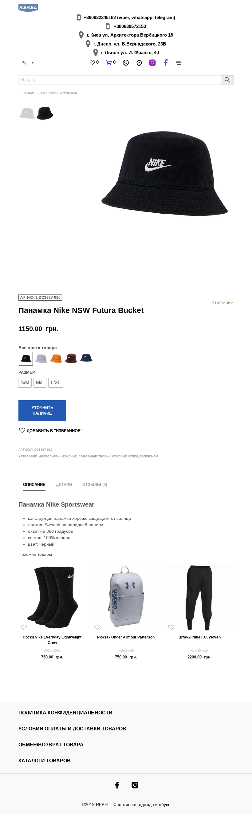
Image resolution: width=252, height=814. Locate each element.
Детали (64, 484)
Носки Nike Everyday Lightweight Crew (52, 640)
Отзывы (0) (94, 484)
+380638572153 (130, 26)
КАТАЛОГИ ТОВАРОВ (44, 760)
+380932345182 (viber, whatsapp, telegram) (129, 17)
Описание (34, 484)
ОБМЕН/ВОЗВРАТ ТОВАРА (51, 744)
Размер (26, 372)
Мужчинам (149, 456)
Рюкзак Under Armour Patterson (126, 637)
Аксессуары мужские (59, 93)
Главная (28, 93)
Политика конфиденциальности (65, 712)
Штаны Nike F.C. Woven (200, 637)
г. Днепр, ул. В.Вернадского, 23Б (129, 43)
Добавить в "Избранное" (54, 431)
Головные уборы (94, 456)
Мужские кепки (125, 456)
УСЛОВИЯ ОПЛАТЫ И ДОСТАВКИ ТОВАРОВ (72, 728)
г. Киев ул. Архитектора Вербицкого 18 (130, 35)
